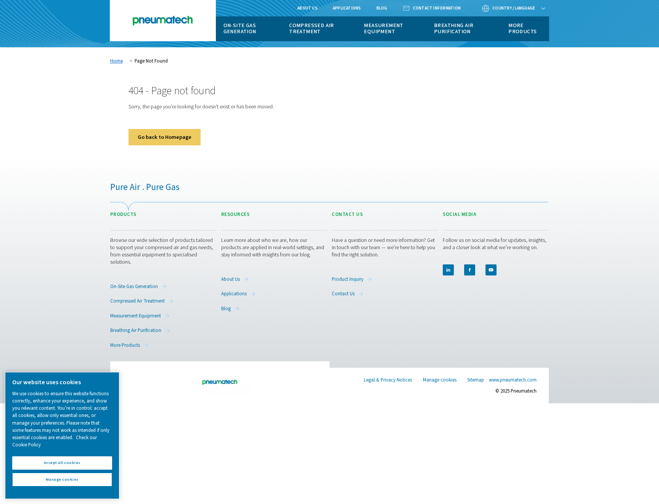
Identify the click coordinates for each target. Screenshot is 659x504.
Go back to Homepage (164, 137)
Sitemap (475, 380)
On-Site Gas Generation (239, 28)
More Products (522, 28)
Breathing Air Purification (453, 28)
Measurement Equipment (383, 28)
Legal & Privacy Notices (388, 380)
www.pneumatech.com (513, 380)
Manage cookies (439, 380)
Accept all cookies (62, 462)
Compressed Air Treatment (311, 28)
